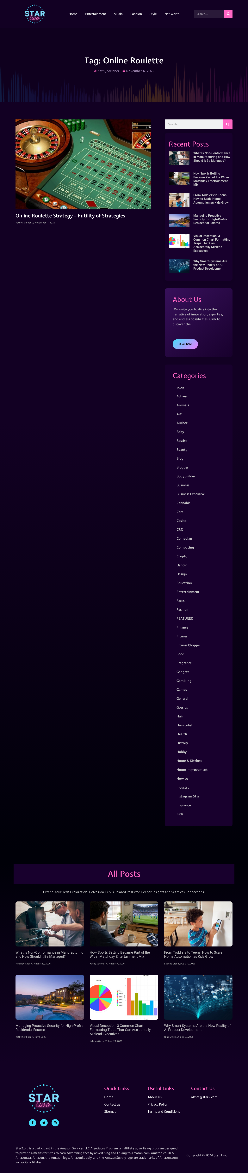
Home (73, 14)
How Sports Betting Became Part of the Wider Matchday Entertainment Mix (211, 179)
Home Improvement (192, 769)
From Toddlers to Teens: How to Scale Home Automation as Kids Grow (211, 198)
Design (182, 574)
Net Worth (171, 14)
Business (183, 485)
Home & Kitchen (189, 760)
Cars (180, 511)
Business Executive (191, 494)
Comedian (184, 538)
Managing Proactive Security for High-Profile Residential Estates (210, 219)
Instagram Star (188, 796)
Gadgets (183, 672)
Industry (183, 787)
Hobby (182, 752)
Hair (180, 716)
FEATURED (185, 618)
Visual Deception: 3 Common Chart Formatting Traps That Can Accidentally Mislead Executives (211, 243)
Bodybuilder (186, 476)
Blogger (183, 467)
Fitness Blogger (188, 645)
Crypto (182, 556)
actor (180, 387)
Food (180, 654)
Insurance (184, 805)
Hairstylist (185, 725)
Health (182, 734)
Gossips (182, 707)
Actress (182, 396)
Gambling (184, 680)
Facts (180, 600)
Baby (180, 431)
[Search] (228, 14)
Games (182, 689)
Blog (180, 458)
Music (118, 14)
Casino (182, 520)
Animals (183, 405)
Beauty (182, 449)
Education (184, 583)
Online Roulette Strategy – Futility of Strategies (70, 215)
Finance (182, 627)
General (182, 698)
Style (153, 14)
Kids (180, 814)
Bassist (182, 440)
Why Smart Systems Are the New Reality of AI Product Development (210, 264)
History (182, 743)
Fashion (136, 14)
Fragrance (184, 663)
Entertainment (95, 14)
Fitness (182, 636)
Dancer (182, 565)
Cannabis (183, 503)
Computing (185, 547)
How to (182, 778)
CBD (180, 529)
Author (182, 423)
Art (179, 414)
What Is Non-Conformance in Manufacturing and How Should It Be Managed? (211, 156)
